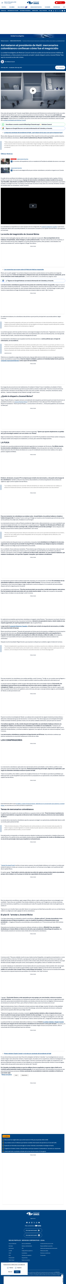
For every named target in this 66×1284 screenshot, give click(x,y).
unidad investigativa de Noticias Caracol (15, 120)
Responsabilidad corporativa (46, 1245)
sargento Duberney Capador (49, 226)
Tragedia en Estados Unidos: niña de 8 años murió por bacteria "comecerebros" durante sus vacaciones (32, 1148)
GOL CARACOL (21, 7)
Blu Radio (11, 1245)
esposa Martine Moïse (21, 401)
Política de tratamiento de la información (48, 1248)
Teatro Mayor (11, 1260)
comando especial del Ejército (10, 360)
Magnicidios (24, 1075)
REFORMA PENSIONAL (25, 10)
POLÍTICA (4, 7)
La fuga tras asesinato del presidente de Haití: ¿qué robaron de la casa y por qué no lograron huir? (33, 132)
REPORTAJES (56, 7)
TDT (23, 1248)
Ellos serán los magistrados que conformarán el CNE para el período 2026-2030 (26, 1139)
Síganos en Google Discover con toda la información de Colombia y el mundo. (29, 128)
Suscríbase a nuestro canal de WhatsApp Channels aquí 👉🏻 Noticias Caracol (29, 124)
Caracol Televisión (12, 1243)
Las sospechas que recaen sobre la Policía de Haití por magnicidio (24, 269)
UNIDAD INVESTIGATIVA (36, 7)
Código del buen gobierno (27, 1250)
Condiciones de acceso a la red (46, 1243)
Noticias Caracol (4, 40)
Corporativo (43, 1255)
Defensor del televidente (27, 1245)
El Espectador (11, 1257)
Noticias (11, 1267)
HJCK (10, 1253)
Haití (16, 1075)
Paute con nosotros (26, 1260)
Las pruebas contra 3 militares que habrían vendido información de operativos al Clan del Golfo (30, 1142)
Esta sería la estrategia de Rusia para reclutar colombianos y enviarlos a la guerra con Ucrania (38, 170)
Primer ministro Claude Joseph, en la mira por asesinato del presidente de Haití (27, 1053)
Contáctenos (24, 1253)
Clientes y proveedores (26, 1255)
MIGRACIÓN (35, 10)
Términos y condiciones (45, 1253)
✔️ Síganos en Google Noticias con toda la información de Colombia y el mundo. (30, 280)
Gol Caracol (11, 1248)
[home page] (33, 2)
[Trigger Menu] (2, 2)
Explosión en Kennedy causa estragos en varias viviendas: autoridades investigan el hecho (29, 1145)
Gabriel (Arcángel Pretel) (8, 865)
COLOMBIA (11, 7)
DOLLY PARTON (43, 10)
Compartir (60, 67)
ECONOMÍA (47, 7)
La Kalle (10, 1250)
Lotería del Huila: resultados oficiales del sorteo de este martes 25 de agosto (25, 1151)
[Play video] (33, 91)
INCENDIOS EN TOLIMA (13, 10)
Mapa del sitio (25, 1257)
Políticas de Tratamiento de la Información (44, 1272)
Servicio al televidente (26, 1243)
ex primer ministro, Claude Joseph (53, 1022)
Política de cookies (44, 1250)
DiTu (10, 1255)
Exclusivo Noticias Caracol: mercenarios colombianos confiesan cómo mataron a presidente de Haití (44, 40)
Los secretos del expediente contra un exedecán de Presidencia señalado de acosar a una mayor (39, 161)
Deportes (19, 1267)
